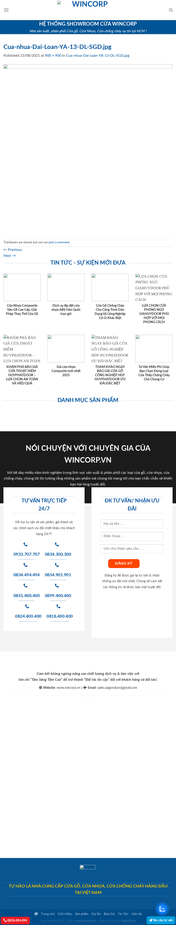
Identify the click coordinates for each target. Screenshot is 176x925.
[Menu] (6, 10)
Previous (12, 250)
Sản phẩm (82, 914)
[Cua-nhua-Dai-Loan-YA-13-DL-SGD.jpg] (88, 148)
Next (9, 255)
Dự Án (96, 914)
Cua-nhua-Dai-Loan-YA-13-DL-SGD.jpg (97, 55)
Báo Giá (109, 914)
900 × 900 (53, 55)
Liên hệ (137, 914)
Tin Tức (123, 914)
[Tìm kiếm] (171, 10)
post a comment (59, 242)
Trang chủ (47, 914)
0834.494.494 (17, 920)
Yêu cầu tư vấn (162, 920)
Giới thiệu (65, 914)
